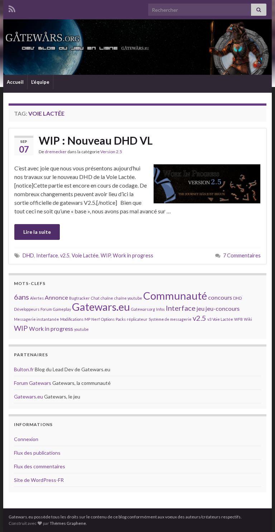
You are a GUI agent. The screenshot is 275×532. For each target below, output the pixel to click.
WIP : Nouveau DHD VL (96, 140)
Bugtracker (79, 298)
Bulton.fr (24, 369)
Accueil (15, 82)
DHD (28, 255)
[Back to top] (259, 516)
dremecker (56, 151)
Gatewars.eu (101, 306)
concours (220, 297)
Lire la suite (37, 232)
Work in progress (133, 255)
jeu (200, 308)
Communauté (175, 295)
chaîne (107, 298)
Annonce (56, 297)
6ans (21, 296)
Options (108, 319)
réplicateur (137, 319)
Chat (95, 298)
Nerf (95, 319)
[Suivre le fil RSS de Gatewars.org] (12, 8)
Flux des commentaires (39, 466)
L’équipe (40, 82)
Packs (121, 319)
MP (87, 319)
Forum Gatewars (32, 383)
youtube (81, 329)
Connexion (26, 439)
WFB (238, 319)
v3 (209, 319)
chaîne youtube (128, 298)
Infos (160, 309)
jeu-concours (223, 308)
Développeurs (26, 309)
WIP (106, 255)
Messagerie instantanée (36, 319)
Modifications (71, 319)
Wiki (248, 319)
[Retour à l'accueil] (137, 47)
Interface (47, 255)
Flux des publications (37, 453)
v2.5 (64, 255)
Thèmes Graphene (68, 523)
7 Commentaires (242, 255)
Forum (46, 309)
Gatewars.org (143, 309)
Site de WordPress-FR (39, 480)
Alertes (37, 298)
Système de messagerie (170, 319)
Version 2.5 (111, 151)
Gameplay (62, 309)
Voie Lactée (85, 255)
